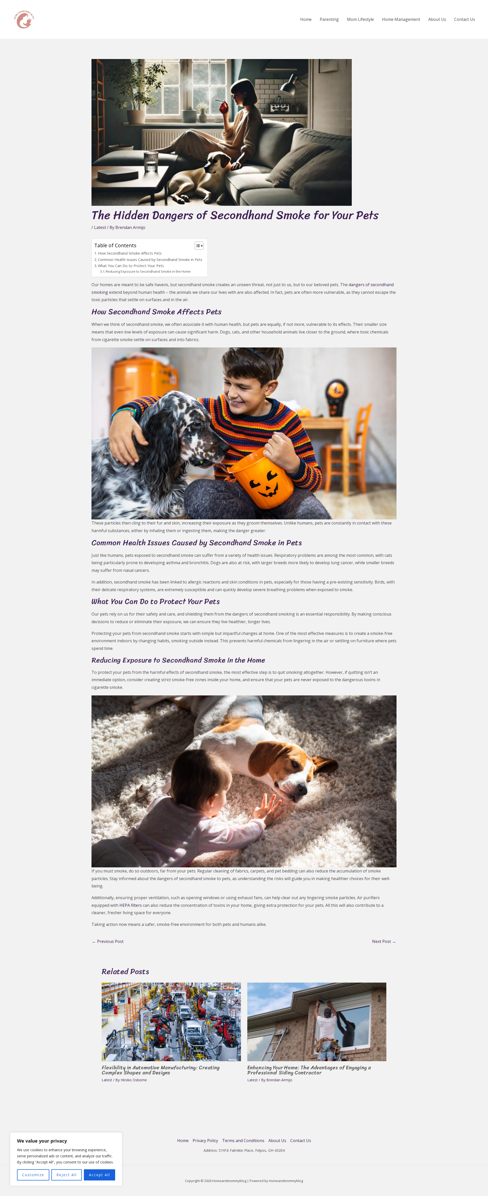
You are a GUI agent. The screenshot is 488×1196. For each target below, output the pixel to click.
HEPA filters (130, 905)
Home (306, 19)
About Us (437, 19)
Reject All (66, 1174)
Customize (33, 1174)
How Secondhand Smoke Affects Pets (130, 253)
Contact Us (464, 19)
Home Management (401, 19)
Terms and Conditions (243, 1140)
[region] (66, 1159)
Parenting (329, 19)
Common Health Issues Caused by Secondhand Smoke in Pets (150, 259)
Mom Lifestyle (360, 19)
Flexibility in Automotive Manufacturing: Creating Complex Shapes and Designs (161, 1070)
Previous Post (108, 941)
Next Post (384, 941)
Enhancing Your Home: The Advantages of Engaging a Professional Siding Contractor (309, 1070)
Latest (100, 227)
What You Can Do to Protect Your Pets (131, 265)
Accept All (99, 1174)
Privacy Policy (205, 1140)
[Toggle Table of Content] (196, 245)
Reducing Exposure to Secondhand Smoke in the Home (148, 271)
